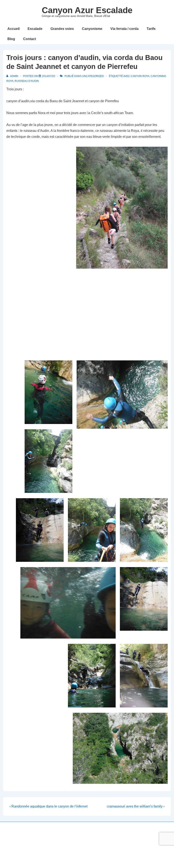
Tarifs (151, 29)
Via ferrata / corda (124, 29)
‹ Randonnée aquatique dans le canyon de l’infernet (48, 806)
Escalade (35, 29)
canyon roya (140, 76)
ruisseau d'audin (27, 81)
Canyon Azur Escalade (87, 10)
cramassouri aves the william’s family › (135, 806)
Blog (11, 39)
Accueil (13, 29)
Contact (29, 39)
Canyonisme (92, 29)
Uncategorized (93, 76)
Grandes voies (62, 29)
